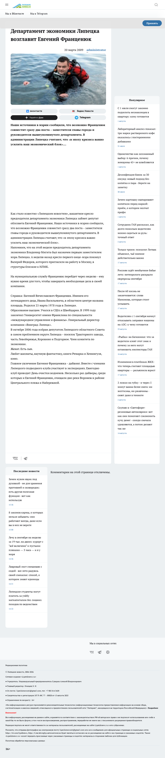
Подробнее (153, 708)
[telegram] (26, 458)
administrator (96, 50)
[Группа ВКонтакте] (34, 111)
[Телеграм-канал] (82, 117)
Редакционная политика (16, 665)
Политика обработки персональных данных (25, 740)
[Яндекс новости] (82, 111)
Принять (152, 23)
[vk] (15, 458)
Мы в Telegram (39, 13)
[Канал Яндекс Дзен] (34, 117)
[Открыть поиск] (156, 4)
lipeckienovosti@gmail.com (28, 691)
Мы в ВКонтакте (14, 13)
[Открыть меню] (7, 4)
